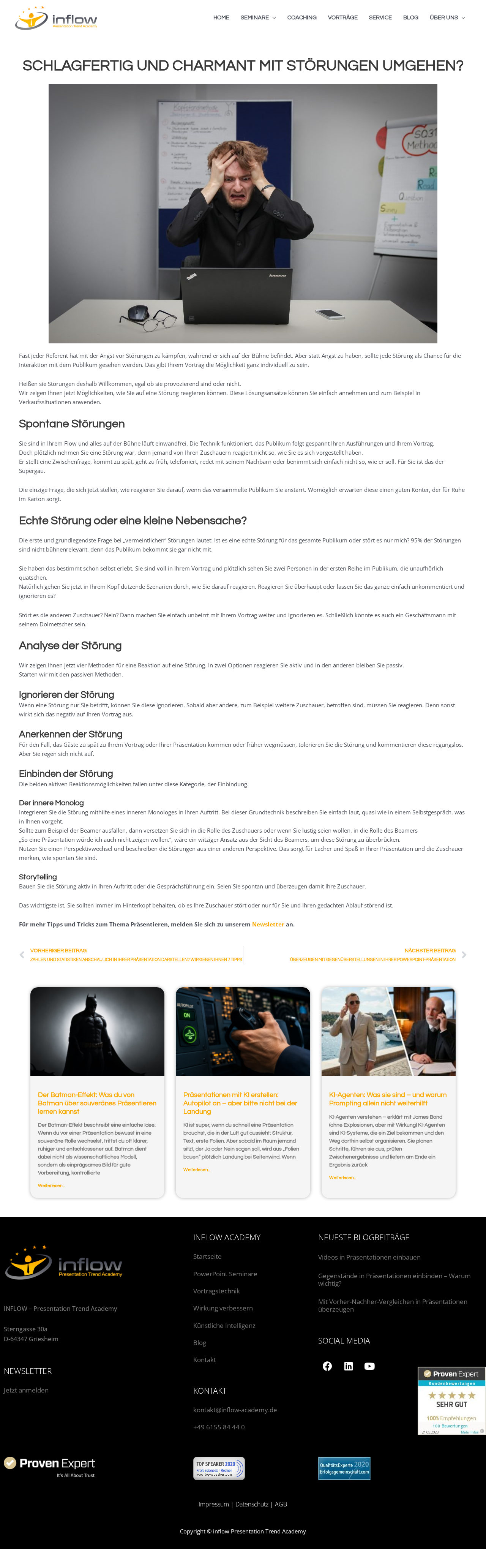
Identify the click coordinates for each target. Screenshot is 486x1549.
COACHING (302, 18)
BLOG (410, 18)
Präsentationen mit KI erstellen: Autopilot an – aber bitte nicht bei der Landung (240, 1103)
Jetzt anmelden (26, 1390)
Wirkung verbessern (223, 1308)
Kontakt (204, 1359)
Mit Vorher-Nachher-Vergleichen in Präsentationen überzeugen (392, 1305)
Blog (199, 1342)
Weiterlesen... (51, 1185)
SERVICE (380, 18)
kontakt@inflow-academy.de (235, 1409)
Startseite (207, 1256)
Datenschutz (251, 1504)
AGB (281, 1504)
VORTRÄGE (343, 18)
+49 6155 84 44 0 (219, 1427)
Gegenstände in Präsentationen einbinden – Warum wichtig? (394, 1279)
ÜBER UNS (444, 18)
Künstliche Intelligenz (225, 1325)
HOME (221, 18)
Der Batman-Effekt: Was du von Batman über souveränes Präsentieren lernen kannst (97, 1103)
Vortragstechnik (216, 1291)
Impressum (214, 1504)
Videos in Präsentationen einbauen (369, 1257)
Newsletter (268, 924)
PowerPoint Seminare (225, 1273)
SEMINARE (255, 18)
